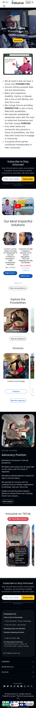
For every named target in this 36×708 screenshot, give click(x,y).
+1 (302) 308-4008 (10, 621)
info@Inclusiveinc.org (13, 653)
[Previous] (8, 242)
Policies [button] (5, 672)
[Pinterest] (18, 686)
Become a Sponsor (18, 400)
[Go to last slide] (4, 239)
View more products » (18, 288)
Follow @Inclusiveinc (19, 519)
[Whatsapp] (24, 686)
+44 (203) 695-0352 (11, 644)
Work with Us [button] (8, 667)
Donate (18, 40)
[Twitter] (8, 686)
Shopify (13, 696)
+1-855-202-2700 (10, 625)
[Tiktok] (14, 686)
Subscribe (28, 179)
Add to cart (9, 273)
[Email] (28, 686)
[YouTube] (21, 686)
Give (28, 2)
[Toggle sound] (27, 527)
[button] (5, 2)
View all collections (18, 339)
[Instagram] (11, 686)
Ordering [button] (6, 661)
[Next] (12, 242)
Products (16, 391)
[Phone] (31, 686)
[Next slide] (31, 239)
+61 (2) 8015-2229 (10, 646)
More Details (8, 501)
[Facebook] (4, 686)
